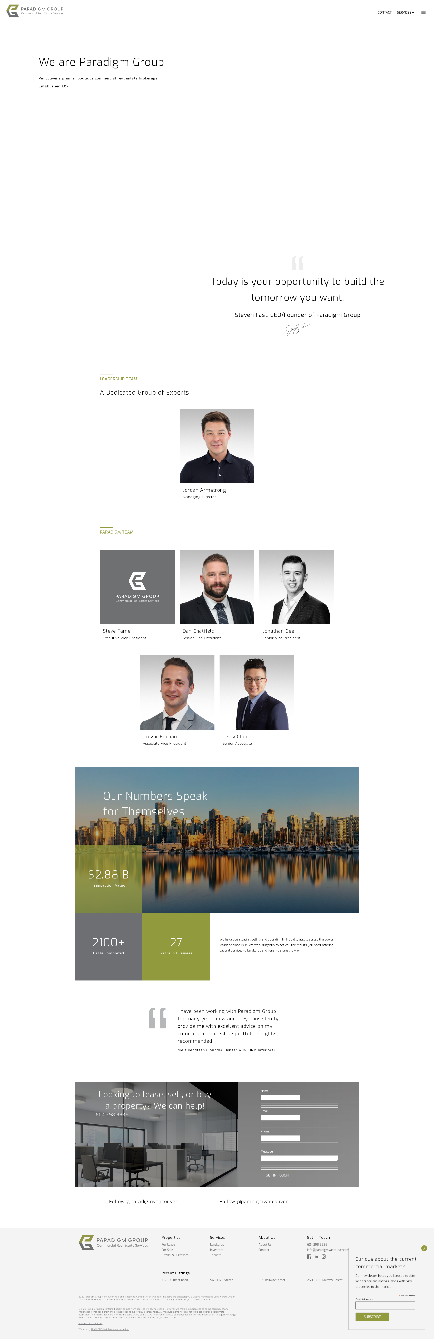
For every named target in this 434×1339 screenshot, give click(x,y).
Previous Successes (175, 1255)
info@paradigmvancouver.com (328, 1250)
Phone (265, 1131)
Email (265, 1111)
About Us (265, 1245)
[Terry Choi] (257, 692)
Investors (216, 1250)
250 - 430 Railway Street (325, 1280)
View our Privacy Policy (90, 1323)
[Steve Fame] (137, 587)
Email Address (364, 1299)
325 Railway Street (272, 1280)
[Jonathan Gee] (296, 587)
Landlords (217, 1245)
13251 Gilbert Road (175, 1280)
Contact (385, 13)
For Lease (168, 1245)
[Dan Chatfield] (217, 587)
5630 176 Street (221, 1280)
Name (265, 1091)
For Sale (167, 1250)
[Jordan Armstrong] (217, 446)
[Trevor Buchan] (177, 692)
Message (267, 1152)
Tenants (215, 1255)
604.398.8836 (112, 1115)
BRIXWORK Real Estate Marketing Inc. (110, 1329)
